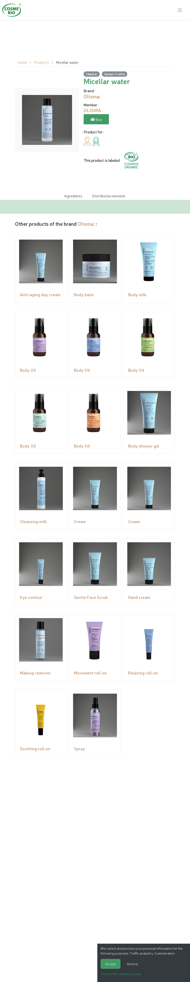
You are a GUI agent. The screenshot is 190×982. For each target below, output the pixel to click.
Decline (132, 964)
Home (22, 62)
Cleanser (91, 74)
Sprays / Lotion (114, 74)
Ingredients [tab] (73, 195)
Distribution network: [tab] (109, 195)
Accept (110, 964)
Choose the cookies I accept (121, 974)
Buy (98, 119)
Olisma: (86, 223)
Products (41, 62)
